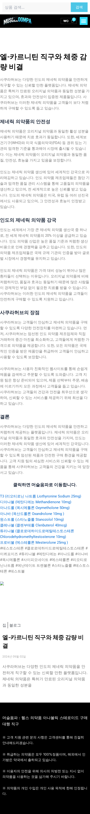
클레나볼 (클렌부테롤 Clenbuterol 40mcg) (33, 525)
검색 (79, 7)
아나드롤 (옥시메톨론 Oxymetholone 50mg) (35, 508)
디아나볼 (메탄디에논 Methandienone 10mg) (35, 502)
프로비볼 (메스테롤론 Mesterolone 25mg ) (34, 542)
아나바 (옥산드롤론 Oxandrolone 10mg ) (32, 514)
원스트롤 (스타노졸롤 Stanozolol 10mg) (32, 519)
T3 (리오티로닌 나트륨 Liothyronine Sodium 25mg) (40, 496)
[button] (84, 21)
